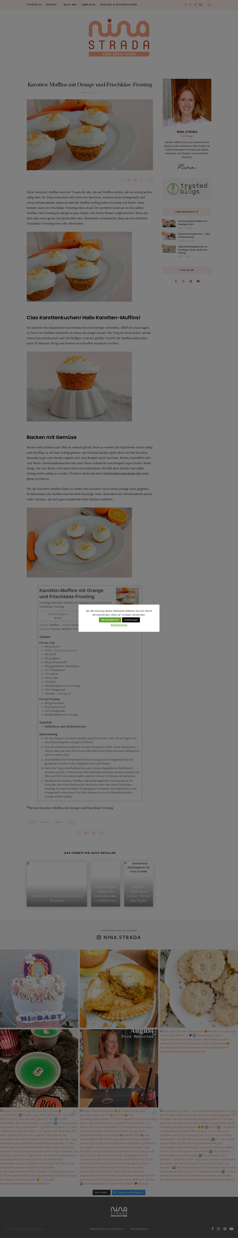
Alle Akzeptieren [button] (110, 619)
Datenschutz (119, 625)
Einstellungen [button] (131, 619)
